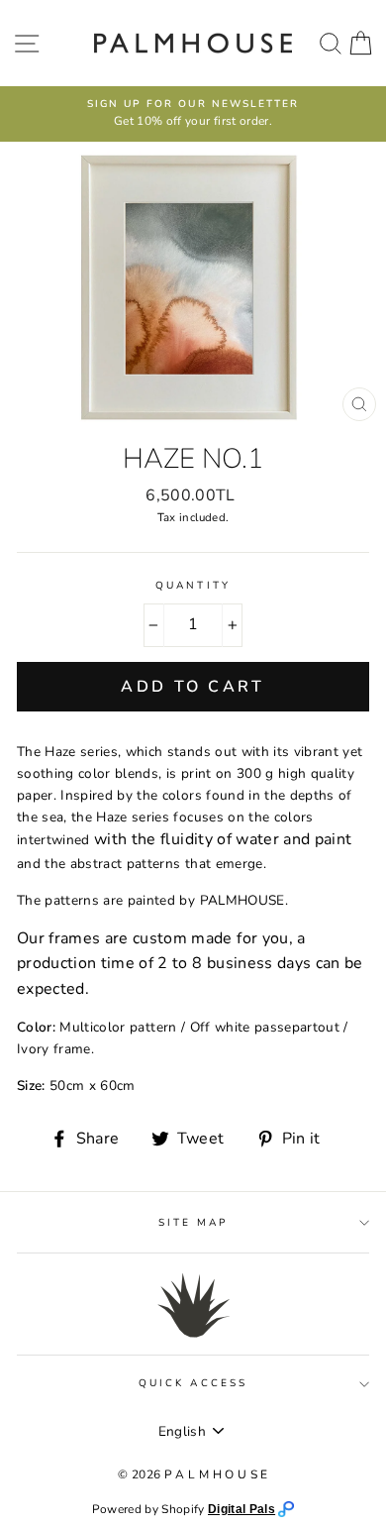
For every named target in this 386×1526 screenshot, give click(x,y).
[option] (193, 114)
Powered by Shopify (150, 1509)
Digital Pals (241, 1509)
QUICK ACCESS (193, 1383)
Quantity (192, 586)
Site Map (193, 1223)
